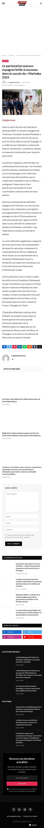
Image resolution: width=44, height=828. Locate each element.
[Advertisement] (22, 31)
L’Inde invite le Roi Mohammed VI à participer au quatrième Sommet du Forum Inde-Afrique (28, 709)
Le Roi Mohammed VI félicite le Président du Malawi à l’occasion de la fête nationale (28, 659)
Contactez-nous (30, 816)
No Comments (8, 85)
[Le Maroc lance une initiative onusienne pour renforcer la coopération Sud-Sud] (8, 723)
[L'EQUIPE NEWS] (22, 3)
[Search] (41, 3)
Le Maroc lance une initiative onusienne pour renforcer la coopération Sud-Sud (26, 722)
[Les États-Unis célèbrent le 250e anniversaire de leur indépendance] (22, 385)
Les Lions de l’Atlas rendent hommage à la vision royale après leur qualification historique (28, 688)
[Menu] (3, 3)
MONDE (5, 61)
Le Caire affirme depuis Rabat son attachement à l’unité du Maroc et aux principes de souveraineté (29, 612)
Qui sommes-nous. (14, 816)
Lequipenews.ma (14, 82)
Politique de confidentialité (27, 791)
